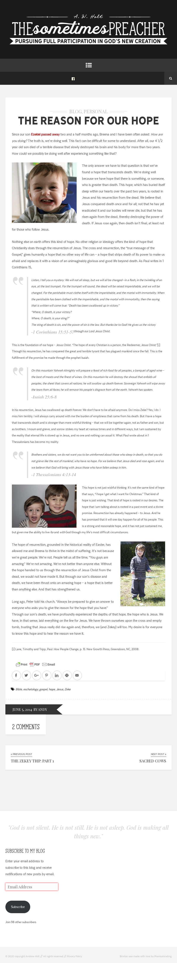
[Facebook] (73, 78)
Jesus (59, 689)
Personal (96, 111)
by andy (40, 709)
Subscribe (18, 907)
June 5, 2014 (22, 709)
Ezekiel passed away (45, 134)
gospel (43, 689)
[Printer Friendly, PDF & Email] (35, 664)
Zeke (68, 689)
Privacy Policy (74, 956)
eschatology (30, 689)
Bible (19, 689)
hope (52, 689)
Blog (75, 111)
